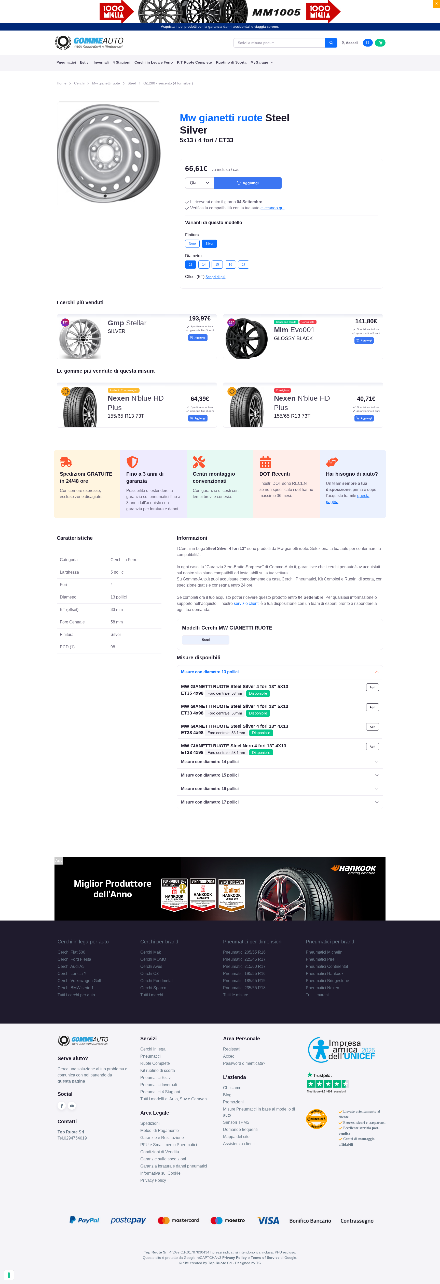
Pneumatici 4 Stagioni (160, 1092)
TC (258, 1263)
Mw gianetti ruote (106, 83)
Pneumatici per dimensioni (252, 941)
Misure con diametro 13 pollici (210, 672)
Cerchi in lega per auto (83, 941)
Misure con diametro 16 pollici (210, 788)
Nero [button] (192, 243)
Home (61, 83)
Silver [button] (209, 243)
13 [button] (191, 264)
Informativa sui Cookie (160, 1173)
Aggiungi (250, 183)
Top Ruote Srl (220, 1263)
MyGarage (260, 62)
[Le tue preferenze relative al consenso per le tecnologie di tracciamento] (9, 1275)
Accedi (229, 1056)
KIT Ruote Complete (194, 62)
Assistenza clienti (239, 1144)
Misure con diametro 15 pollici (210, 775)
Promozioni (233, 1102)
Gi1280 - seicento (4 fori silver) (168, 83)
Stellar (127, 323)
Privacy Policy (153, 1180)
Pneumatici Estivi (156, 1077)
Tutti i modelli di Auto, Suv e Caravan (173, 1099)
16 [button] (230, 264)
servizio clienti (246, 603)
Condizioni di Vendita (159, 1152)
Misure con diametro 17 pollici (210, 802)
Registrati (231, 1049)
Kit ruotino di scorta (157, 1070)
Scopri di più (215, 277)
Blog (227, 1095)
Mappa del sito (236, 1136)
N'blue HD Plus (136, 402)
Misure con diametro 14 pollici (210, 762)
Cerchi (79, 83)
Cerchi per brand (159, 941)
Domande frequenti (240, 1129)
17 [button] (243, 264)
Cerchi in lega (153, 1049)
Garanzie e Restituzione (162, 1137)
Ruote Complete (155, 1063)
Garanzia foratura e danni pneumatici (173, 1166)
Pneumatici (66, 62)
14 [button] (204, 264)
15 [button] (217, 264)
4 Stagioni (121, 62)
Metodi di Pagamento (159, 1130)
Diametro (193, 256)
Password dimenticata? (244, 1063)
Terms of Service (265, 1258)
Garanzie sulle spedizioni (163, 1159)
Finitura (192, 235)
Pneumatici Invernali (158, 1085)
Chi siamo (232, 1088)
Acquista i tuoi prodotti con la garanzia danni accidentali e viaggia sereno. (220, 26)
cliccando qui (272, 208)
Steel (132, 83)
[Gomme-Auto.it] (89, 43)
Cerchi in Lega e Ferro (153, 62)
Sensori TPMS (236, 1122)
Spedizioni (150, 1123)
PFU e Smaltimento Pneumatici (168, 1145)
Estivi (85, 62)
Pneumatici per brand (330, 941)
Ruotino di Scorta (231, 62)
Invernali (101, 62)
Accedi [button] (351, 43)
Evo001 (294, 330)
